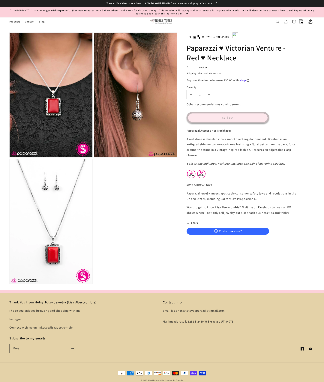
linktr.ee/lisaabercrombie (55, 327)
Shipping (191, 73)
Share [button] (194, 222)
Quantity (191, 87)
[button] (277, 21)
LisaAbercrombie (156, 380)
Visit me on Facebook (256, 207)
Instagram (16, 319)
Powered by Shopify (174, 380)
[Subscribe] (72, 348)
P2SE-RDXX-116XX (217, 37)
